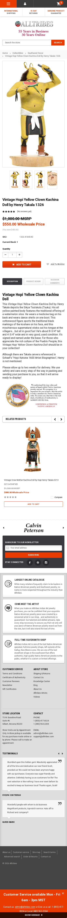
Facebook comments (55, 281)
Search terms (49, 852)
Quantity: (6, 249)
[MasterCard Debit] (34, 880)
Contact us (46, 857)
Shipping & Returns (42, 673)
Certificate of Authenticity (13, 677)
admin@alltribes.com (25, 907)
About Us (38, 689)
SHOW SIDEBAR (32, 915)
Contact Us (39, 677)
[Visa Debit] (27, 880)
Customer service (21, 852)
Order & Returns (30, 857)
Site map (36, 852)
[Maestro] (52, 880)
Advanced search (12, 857)
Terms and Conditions (12, 673)
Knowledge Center (42, 681)
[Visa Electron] (44, 880)
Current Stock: (10, 242)
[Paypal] (9, 880)
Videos (37, 697)
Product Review (33, 281)
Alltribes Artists (40, 693)
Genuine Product (55, 12)
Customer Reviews (11, 681)
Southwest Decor (35, 53)
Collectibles (18, 53)
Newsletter (7, 685)
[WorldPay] (21, 880)
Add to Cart (23, 264)
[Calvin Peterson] (33, 527)
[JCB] (60, 880)
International (11, 12)
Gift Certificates (9, 689)
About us (6, 852)
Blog (36, 685)
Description (12, 281)
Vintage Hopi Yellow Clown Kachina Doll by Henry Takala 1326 (32, 56)
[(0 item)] (59, 4)
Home (5, 53)
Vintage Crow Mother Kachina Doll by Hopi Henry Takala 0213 (31, 480)
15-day (33, 12)
